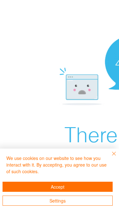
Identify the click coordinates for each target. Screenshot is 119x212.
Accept (57, 187)
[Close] (110, 157)
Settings (58, 200)
